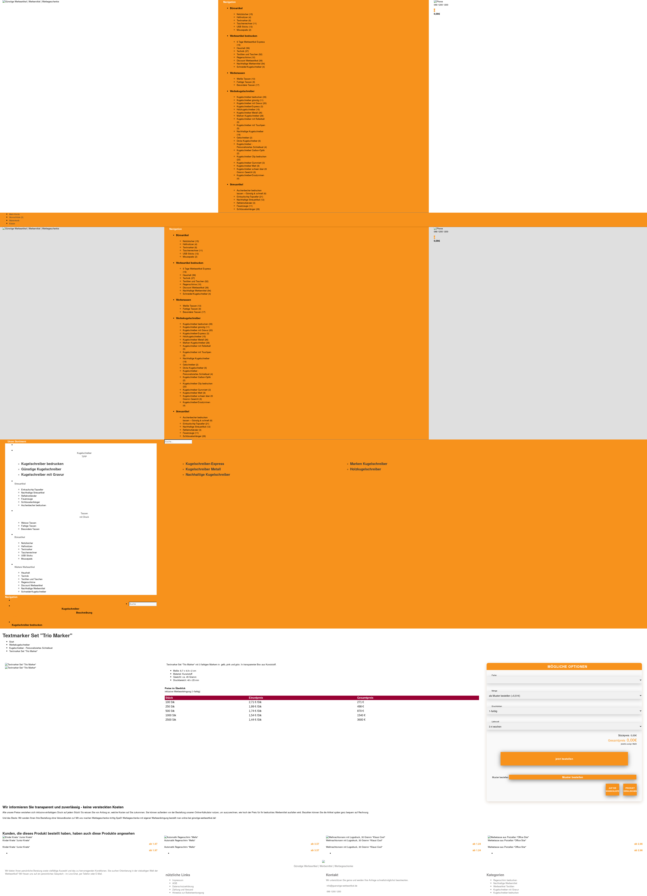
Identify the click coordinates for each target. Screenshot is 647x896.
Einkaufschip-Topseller (32, 489)
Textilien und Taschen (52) (249, 54)
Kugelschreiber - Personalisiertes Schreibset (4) (252, 145)
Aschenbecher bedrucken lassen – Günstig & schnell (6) (251, 192)
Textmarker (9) (244, 20)
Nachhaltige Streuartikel (32, 492)
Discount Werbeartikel (32, 585)
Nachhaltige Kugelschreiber (208, 474)
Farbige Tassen (28, 525)
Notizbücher (27, 543)
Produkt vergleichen (630, 789)
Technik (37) (243, 51)
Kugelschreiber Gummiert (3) (251, 162)
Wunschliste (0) (16, 217)
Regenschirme (28, 582)
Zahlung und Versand (182, 889)
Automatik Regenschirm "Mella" (179, 840)
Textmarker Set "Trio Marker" (23, 651)
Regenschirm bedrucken (505, 880)
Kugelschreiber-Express (205, 463)
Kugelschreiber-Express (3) (250, 106)
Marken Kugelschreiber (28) (250, 115)
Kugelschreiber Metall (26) (249, 112)
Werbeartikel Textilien (503, 886)
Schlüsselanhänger (30, 502)
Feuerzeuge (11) (245, 205)
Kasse (12, 223)
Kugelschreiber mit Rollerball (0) (251, 120)
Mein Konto (14, 214)
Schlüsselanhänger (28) (248, 209)
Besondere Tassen (30, 529)
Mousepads (27, 558)
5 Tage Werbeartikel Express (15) (251, 43)
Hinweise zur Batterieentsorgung (188, 892)
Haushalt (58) (243, 48)
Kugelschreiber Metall (203, 468)
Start (11, 641)
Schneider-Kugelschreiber (33, 591)
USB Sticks (27, 555)
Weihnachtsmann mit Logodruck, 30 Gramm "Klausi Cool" (354, 840)
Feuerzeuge (27, 498)
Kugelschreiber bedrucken (42, 463)
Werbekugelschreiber (19, 644)
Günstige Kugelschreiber (41, 468)
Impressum (177, 880)
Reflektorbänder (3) (246, 202)
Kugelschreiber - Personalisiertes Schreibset (31, 647)
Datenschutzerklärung (183, 886)
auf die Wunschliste (612, 789)
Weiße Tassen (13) (246, 78)
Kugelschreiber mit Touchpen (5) (251, 126)
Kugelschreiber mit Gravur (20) (252, 103)
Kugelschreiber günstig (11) (250, 100)
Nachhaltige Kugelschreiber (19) (250, 133)
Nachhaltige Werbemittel (33, 588)
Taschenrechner (29, 552)
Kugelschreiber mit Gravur (42, 474)
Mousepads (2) (244, 29)
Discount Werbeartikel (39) (250, 60)
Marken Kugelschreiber (368, 463)
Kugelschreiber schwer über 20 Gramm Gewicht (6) (252, 170)
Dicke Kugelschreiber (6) (249, 140)
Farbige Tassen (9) (246, 81)
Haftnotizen (26, 546)
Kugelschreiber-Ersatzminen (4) (250, 177)
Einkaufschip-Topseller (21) (250, 196)
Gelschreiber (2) (244, 137)
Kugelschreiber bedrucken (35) (251, 96)
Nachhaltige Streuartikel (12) (250, 199)
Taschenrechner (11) (247, 23)
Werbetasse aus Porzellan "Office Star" (507, 840)
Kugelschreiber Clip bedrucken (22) (251, 158)
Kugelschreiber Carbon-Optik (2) (251, 152)
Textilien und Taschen (31, 579)
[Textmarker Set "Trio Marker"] (20, 664)
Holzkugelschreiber (365, 468)
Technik (25, 575)
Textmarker (26, 549)
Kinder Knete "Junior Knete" (16, 840)
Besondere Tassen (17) (248, 85)
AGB (174, 883)
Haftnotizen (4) (244, 17)
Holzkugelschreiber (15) (248, 109)
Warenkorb (14, 220)
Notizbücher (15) (245, 14)
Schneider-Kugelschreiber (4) (251, 66)
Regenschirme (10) (246, 57)
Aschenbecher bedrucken (33, 505)
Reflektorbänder (29, 495)
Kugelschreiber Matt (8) (248, 165)
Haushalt (25, 572)
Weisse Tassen (28, 522)
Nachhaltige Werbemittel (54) (251, 63)
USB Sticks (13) (245, 26)
